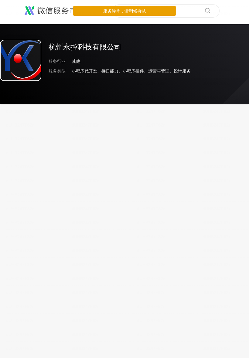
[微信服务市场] (54, 11)
